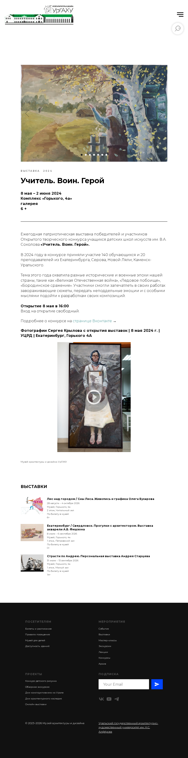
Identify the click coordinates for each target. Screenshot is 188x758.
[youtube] (109, 699)
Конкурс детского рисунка (41, 680)
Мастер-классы (108, 640)
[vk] (101, 699)
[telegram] (116, 699)
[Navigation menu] (180, 14)
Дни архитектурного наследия (43, 698)
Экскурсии (105, 646)
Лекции (103, 652)
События (104, 628)
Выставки (104, 634)
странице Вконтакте (92, 321)
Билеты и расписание (38, 628)
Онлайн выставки (36, 704)
